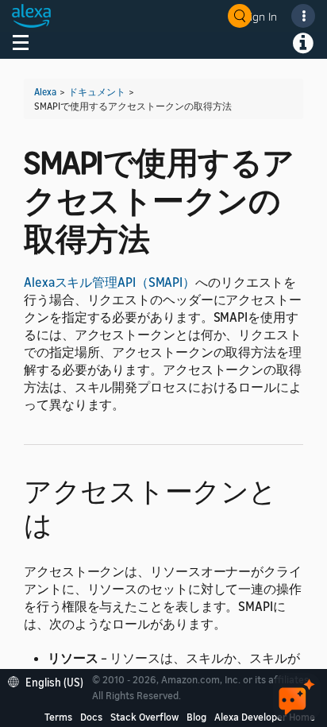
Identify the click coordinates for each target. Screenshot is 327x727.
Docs (91, 717)
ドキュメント (96, 92)
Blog (196, 717)
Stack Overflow (144, 717)
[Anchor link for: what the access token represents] (66, 522)
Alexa (45, 92)
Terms (58, 717)
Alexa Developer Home (264, 717)
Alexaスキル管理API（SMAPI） (109, 282)
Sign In (260, 16)
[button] (49, 680)
